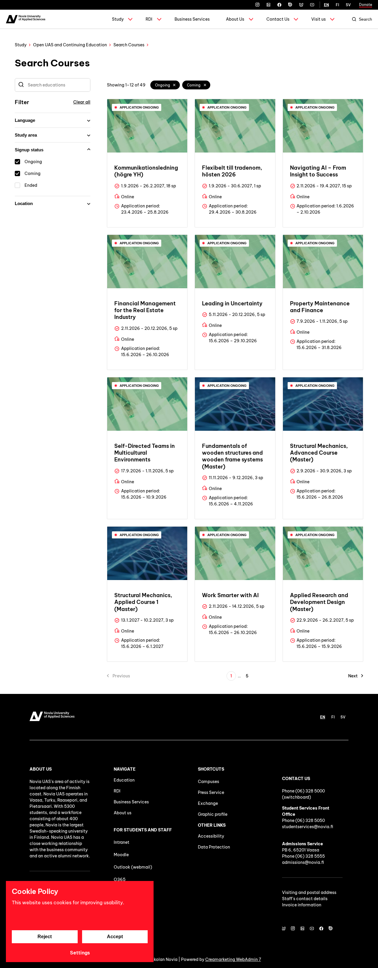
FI (337, 5)
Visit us (318, 19)
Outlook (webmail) (133, 867)
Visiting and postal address (309, 892)
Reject (45, 936)
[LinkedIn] (268, 4)
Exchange (208, 803)
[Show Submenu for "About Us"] (251, 19)
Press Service (211, 792)
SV (348, 5)
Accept (115, 936)
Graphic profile (212, 814)
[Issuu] (290, 4)
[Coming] (205, 85)
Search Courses (128, 45)
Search (365, 19)
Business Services (192, 19)
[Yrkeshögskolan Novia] (25, 19)
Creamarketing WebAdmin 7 (233, 959)
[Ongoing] (174, 85)
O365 (120, 879)
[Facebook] (279, 4)
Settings (80, 953)
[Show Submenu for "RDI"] (159, 19)
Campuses (208, 781)
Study (118, 19)
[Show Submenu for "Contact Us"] (295, 19)
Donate (365, 4)
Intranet (121, 842)
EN (326, 5)
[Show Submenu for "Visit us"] (332, 19)
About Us (235, 19)
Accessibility (211, 836)
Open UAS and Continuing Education (70, 45)
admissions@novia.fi (303, 862)
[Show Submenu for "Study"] (130, 19)
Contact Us (277, 19)
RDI (149, 19)
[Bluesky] (301, 4)
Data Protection (214, 847)
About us (122, 812)
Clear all (81, 102)
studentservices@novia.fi (307, 826)
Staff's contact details (305, 898)
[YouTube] (312, 4)
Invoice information (301, 905)
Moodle (121, 854)
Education (124, 780)
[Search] (21, 84)
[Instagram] (257, 4)
